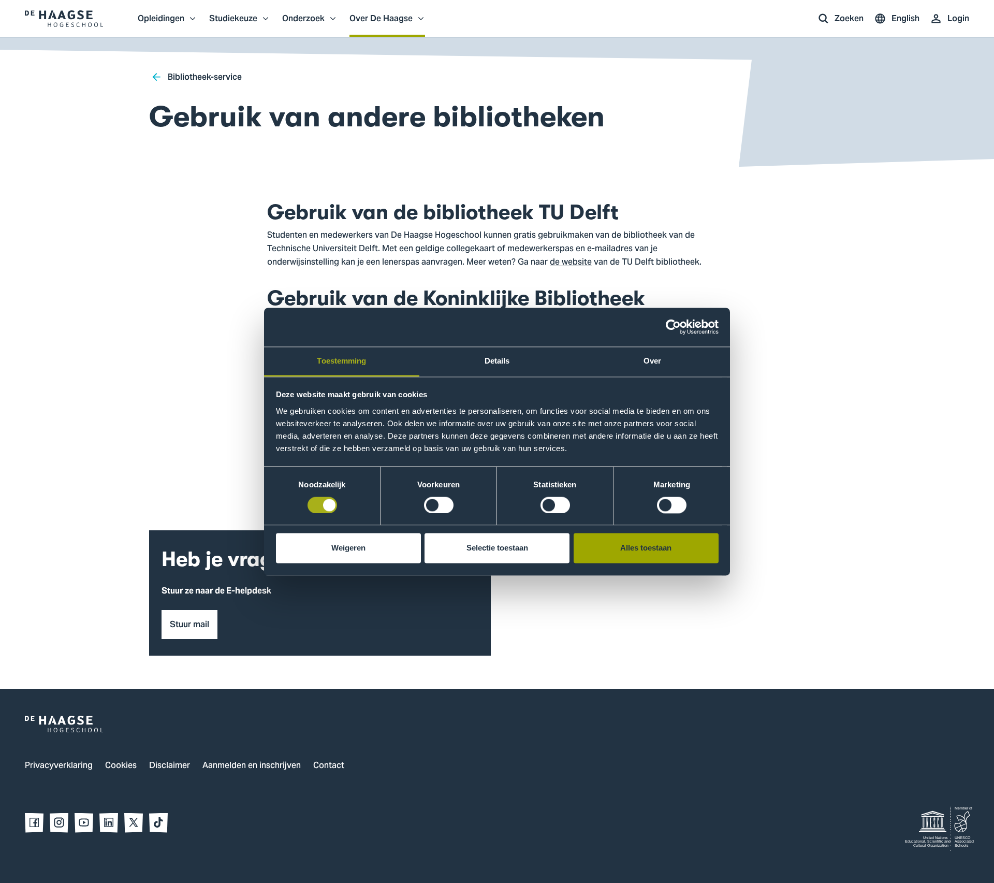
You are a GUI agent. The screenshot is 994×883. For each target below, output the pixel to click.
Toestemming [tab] (341, 360)
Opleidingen (161, 24)
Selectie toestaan (497, 548)
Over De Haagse (381, 24)
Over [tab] (652, 360)
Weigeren (348, 548)
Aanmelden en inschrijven (251, 766)
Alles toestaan (645, 548)
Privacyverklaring (59, 766)
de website (571, 262)
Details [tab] (497, 360)
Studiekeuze (233, 24)
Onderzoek (303, 24)
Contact (328, 766)
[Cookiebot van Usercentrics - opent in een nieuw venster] (673, 327)
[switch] (439, 505)
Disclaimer (169, 766)
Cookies (121, 766)
